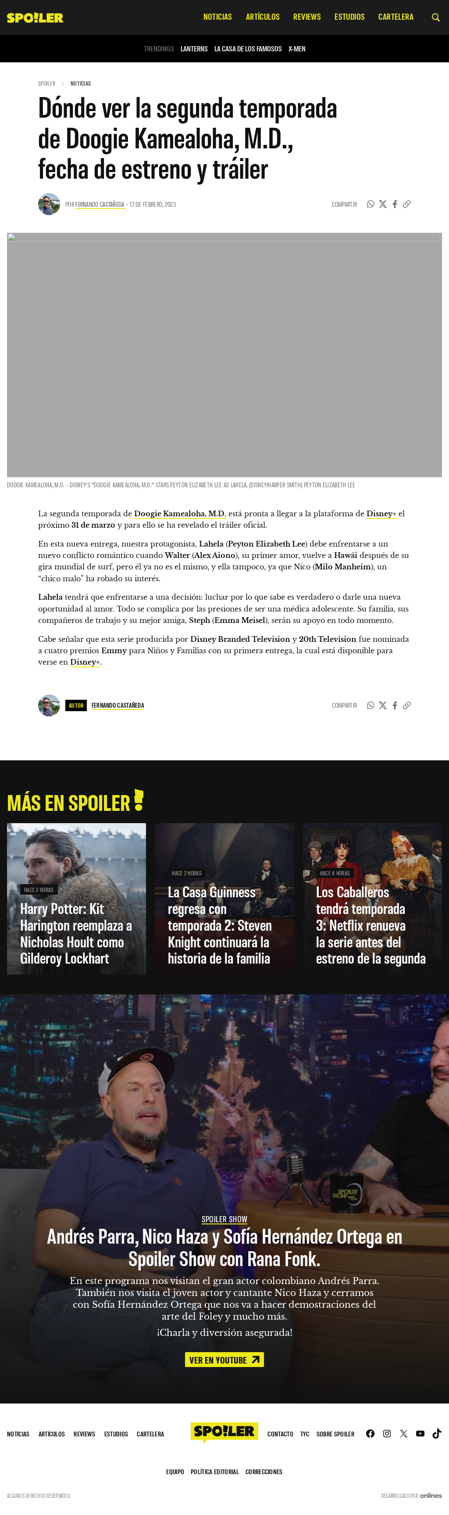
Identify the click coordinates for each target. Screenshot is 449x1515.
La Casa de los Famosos (248, 48)
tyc (305, 1433)
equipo (175, 1471)
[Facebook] (395, 204)
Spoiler (46, 83)
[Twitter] (383, 204)
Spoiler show (225, 1218)
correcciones (264, 1471)
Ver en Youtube (219, 1359)
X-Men (297, 48)
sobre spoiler (335, 1433)
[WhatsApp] (371, 204)
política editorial (215, 1471)
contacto (280, 1433)
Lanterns (194, 48)
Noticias (81, 83)
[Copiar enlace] (407, 204)
